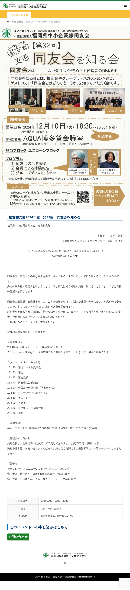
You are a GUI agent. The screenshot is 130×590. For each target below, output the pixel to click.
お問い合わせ (18, 536)
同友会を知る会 (19, 14)
